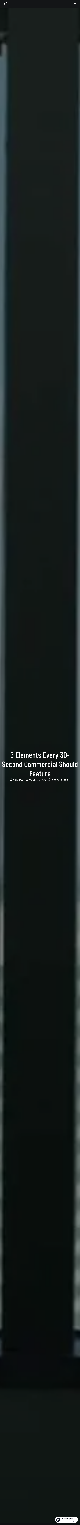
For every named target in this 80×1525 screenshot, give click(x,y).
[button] (75, 4)
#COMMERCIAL (37, 779)
